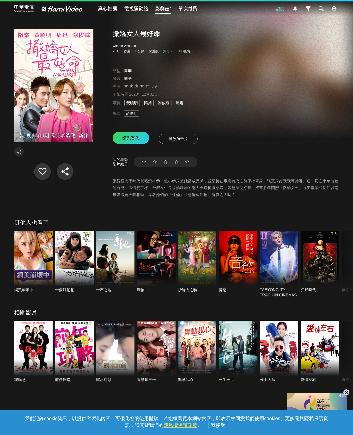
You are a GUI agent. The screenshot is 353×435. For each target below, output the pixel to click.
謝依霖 (164, 103)
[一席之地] (115, 262)
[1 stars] (144, 162)
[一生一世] (238, 351)
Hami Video (48, 8)
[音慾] (238, 262)
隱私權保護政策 (180, 425)
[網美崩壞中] (33, 262)
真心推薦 (107, 8)
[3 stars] (165, 162)
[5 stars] (187, 162)
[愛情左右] (320, 351)
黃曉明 (132, 103)
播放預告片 (178, 139)
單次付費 (187, 8)
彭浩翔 (131, 113)
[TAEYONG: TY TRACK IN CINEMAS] (279, 264)
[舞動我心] (197, 351)
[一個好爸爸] (74, 262)
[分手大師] (279, 351)
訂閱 (280, 9)
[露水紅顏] (115, 351)
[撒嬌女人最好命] (42, 171)
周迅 (179, 103)
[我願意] (33, 351)
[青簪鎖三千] (156, 351)
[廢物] (156, 262)
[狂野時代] (320, 262)
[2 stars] (154, 162)
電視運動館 (136, 8)
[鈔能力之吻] (197, 262)
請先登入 (131, 138)
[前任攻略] (74, 351)
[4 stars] (176, 162)
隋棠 (148, 103)
